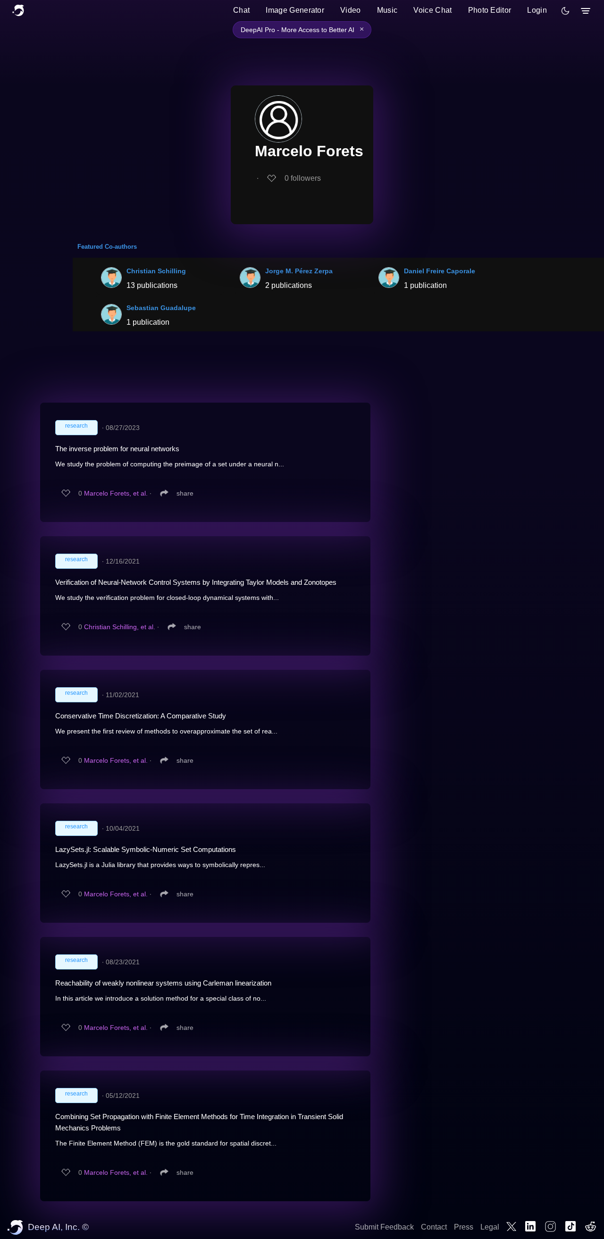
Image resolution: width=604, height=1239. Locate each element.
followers (303, 178)
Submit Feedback (384, 1227)
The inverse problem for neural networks (117, 449)
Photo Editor (490, 10)
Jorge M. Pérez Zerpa (299, 271)
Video (350, 10)
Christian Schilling (156, 271)
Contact (434, 1227)
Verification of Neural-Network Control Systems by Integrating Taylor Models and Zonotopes (195, 582)
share (184, 493)
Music (387, 10)
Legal (489, 1227)
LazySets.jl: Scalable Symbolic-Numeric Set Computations (145, 849)
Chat (241, 10)
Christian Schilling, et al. (119, 627)
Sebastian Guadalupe (161, 308)
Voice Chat (432, 10)
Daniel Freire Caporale (439, 271)
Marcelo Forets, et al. (116, 493)
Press (463, 1227)
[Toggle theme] (565, 10)
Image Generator (295, 10)
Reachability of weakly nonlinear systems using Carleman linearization (163, 983)
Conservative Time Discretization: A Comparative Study (140, 716)
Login (537, 10)
